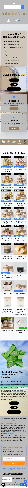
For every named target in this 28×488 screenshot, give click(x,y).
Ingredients (22, 468)
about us (20, 431)
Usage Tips (8, 470)
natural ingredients (17, 391)
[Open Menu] (14, 3)
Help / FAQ (5, 468)
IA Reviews (20, 470)
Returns (11, 468)
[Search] (22, 7)
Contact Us (16, 468)
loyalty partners (9, 433)
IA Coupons (14, 470)
